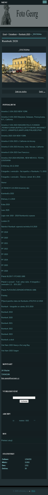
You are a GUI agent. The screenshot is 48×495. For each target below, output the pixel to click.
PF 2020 (4, 238)
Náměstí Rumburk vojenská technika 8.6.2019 (19, 227)
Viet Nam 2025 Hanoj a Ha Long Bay (15, 345)
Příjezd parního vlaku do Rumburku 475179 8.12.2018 (22, 301)
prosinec (21, 420)
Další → (42, 92)
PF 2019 (4, 232)
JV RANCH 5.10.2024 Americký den (15, 188)
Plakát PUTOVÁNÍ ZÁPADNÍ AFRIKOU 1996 (18, 290)
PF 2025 (4, 265)
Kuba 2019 (5, 205)
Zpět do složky (21, 92)
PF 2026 (4, 271)
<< (13, 420)
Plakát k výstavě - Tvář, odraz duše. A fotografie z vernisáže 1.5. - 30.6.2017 (20, 283)
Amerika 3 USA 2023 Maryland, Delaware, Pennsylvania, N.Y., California (23, 118)
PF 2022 (4, 249)
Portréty (4, 296)
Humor (3, 183)
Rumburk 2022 (7, 329)
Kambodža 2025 (7, 194)
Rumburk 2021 (7, 323)
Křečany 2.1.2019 (8, 199)
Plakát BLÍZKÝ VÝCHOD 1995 (13, 276)
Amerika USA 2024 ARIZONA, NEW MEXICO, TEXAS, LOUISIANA (22, 159)
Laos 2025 (5, 210)
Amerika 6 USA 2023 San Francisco (15, 152)
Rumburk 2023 (7, 334)
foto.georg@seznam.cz (10, 378)
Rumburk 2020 (24, 34)
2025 (27, 420)
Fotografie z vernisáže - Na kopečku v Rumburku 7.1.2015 (23, 171)
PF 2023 (4, 254)
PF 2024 (4, 260)
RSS (33, 491)
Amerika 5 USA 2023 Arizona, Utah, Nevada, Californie (22, 147)
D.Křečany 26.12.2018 (10, 166)
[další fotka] (42, 67)
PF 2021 (4, 243)
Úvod (5, 34)
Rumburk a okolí (7, 340)
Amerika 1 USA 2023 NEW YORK (14, 111)
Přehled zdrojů (6, 440)
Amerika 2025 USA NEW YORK (13, 136)
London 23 (5, 221)
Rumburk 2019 (7, 312)
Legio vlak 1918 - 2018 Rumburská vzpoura (18, 216)
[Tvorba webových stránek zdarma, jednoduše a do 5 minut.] (30, 491)
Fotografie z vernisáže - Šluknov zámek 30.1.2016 (20, 177)
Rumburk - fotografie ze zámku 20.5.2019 (17, 307)
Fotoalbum (13, 34)
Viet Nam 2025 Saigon (10, 351)
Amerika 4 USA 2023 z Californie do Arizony (18, 141)
